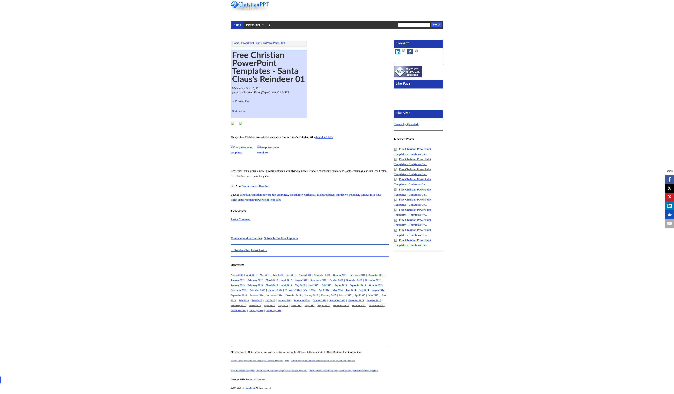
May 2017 (283, 305)
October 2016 (319, 300)
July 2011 (291, 275)
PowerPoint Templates (273, 361)
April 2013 (286, 285)
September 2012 (318, 280)
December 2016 (356, 300)
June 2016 (257, 300)
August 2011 (305, 275)
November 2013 (239, 290)
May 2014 (338, 290)
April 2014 (324, 290)
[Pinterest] (669, 197)
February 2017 (238, 305)
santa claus (374, 194)
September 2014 (239, 295)
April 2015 (360, 295)
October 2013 (376, 285)
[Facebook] (669, 179)
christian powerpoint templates (269, 194)
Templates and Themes (253, 361)
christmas (310, 194)
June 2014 (351, 290)
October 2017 (359, 305)
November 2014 (274, 295)
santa (364, 194)
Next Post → (238, 111)
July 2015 (244, 300)
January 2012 (238, 280)
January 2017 (374, 300)
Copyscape (260, 379)
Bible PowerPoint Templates (243, 371)
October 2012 (336, 280)
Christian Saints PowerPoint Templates (325, 371)
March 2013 (272, 285)
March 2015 (345, 295)
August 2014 (378, 290)
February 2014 (292, 290)
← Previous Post (241, 101)
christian (245, 194)
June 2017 (296, 305)
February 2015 (328, 295)
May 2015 (373, 295)
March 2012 (272, 280)
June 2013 (313, 285)
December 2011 (376, 275)
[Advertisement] (295, 33)
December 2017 (238, 310)
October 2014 (256, 295)
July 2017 (309, 305)
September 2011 (322, 275)
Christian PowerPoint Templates (310, 361)
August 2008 (237, 275)
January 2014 (275, 290)
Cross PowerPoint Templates (295, 371)
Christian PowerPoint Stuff (270, 43)
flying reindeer (325, 194)
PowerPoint (253, 25)
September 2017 (341, 305)
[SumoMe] (669, 214)
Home (237, 25)
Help (293, 361)
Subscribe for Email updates (281, 238)
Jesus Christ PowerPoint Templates (340, 361)
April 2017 (269, 305)
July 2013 (326, 285)
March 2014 (309, 290)
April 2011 (251, 275)
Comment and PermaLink (246, 238)
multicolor (342, 194)
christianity (296, 194)
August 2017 (324, 305)
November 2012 (354, 280)
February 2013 (255, 285)
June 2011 (278, 275)
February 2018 (273, 310)
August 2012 (301, 280)
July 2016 (270, 300)
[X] (669, 188)
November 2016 (337, 300)
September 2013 (358, 285)
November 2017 (377, 305)
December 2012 (373, 280)
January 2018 (256, 310)
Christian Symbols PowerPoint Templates (360, 371)
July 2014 (364, 290)
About (240, 361)
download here (324, 137)
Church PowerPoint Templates (269, 371)
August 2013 (341, 285)
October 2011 (339, 275)
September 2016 (302, 300)
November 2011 (357, 275)
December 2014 (293, 295)
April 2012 (286, 280)
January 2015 (311, 295)
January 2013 (238, 285)
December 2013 (257, 290)
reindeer (354, 194)
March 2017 (255, 305)
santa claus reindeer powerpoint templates (256, 199)
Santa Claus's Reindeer (256, 186)
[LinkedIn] (669, 205)
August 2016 (284, 300)
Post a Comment (240, 219)
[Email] (669, 223)
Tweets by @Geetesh (406, 124)
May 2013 (300, 285)
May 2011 (265, 275)
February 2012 (255, 280)
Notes (287, 361)
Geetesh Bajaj (249, 388)
